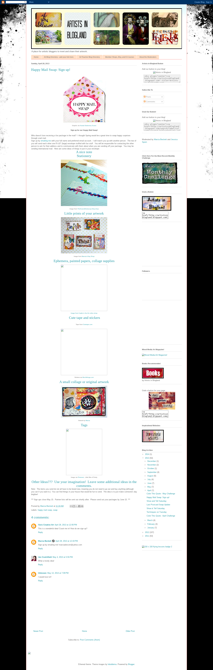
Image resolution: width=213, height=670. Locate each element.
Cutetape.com (87, 324)
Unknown (42, 573)
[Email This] (71, 506)
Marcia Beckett (44, 541)
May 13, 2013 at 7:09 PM (58, 573)
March (150, 520)
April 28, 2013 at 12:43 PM (66, 541)
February (151, 524)
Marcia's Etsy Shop (88, 256)
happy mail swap (45, 510)
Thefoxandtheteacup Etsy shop (88, 209)
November (151, 465)
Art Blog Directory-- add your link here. (59, 57)
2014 (147, 454)
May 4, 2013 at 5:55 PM (63, 557)
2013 (147, 458)
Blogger (131, 664)
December (151, 461)
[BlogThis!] (73, 506)
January (151, 528)
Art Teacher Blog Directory (89, 57)
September (152, 472)
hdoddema (112, 664)
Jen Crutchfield (45, 557)
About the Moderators (147, 57)
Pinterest (81, 477)
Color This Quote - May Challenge (161, 494)
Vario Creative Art (46, 525)
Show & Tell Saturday (156, 508)
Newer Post (38, 631)
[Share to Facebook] (79, 506)
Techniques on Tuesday (157, 512)
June (149, 483)
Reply (40, 532)
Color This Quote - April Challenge (161, 516)
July (149, 479)
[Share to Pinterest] (82, 506)
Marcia (88, 420)
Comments (150, 102)
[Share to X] (76, 506)
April (149, 490)
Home (36, 57)
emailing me (46, 141)
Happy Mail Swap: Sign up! (158, 497)
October (151, 468)
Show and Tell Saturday (156, 501)
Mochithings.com (88, 377)
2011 (147, 536)
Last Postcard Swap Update (158, 505)
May (149, 487)
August (150, 476)
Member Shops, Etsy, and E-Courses (119, 57)
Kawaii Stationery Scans (88, 125)
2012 (147, 532)
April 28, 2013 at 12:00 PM (66, 525)
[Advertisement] (163, 245)
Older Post (130, 631)
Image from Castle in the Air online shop (84, 313)
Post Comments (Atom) (90, 640)
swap (55, 510)
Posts (148, 97)
